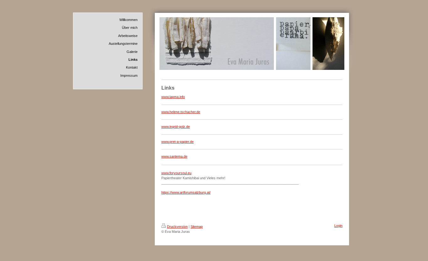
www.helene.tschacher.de (180, 112)
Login (338, 225)
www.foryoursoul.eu (176, 173)
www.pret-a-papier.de (177, 142)
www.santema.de (174, 156)
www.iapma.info (173, 97)
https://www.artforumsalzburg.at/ (186, 192)
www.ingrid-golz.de (175, 126)
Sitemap (197, 226)
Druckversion (177, 226)
